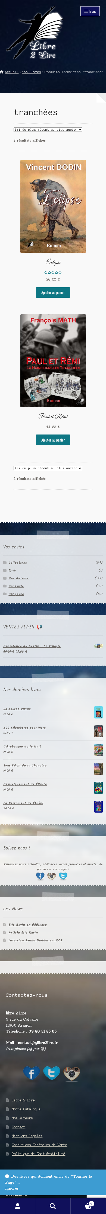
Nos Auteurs (18, 578)
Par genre (16, 594)
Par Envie (16, 586)
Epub (12, 570)
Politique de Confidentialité (38, 1154)
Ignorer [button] (12, 1188)
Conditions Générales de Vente (39, 1145)
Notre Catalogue (26, 1109)
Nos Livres (31, 72)
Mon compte (17, 1206)
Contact (18, 1127)
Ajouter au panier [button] (53, 292)
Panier (81, 1202)
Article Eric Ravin (23, 932)
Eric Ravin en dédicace (27, 924)
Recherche (53, 1206)
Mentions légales (27, 1136)
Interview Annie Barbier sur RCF (35, 940)
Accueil (11, 72)
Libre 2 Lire (23, 1100)
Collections (17, 562)
